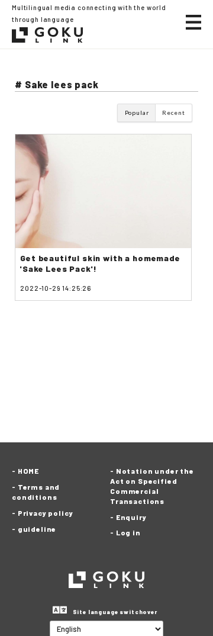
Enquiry (131, 517)
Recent (173, 112)
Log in (128, 532)
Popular (137, 112)
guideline (37, 529)
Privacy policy (45, 513)
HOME (28, 471)
